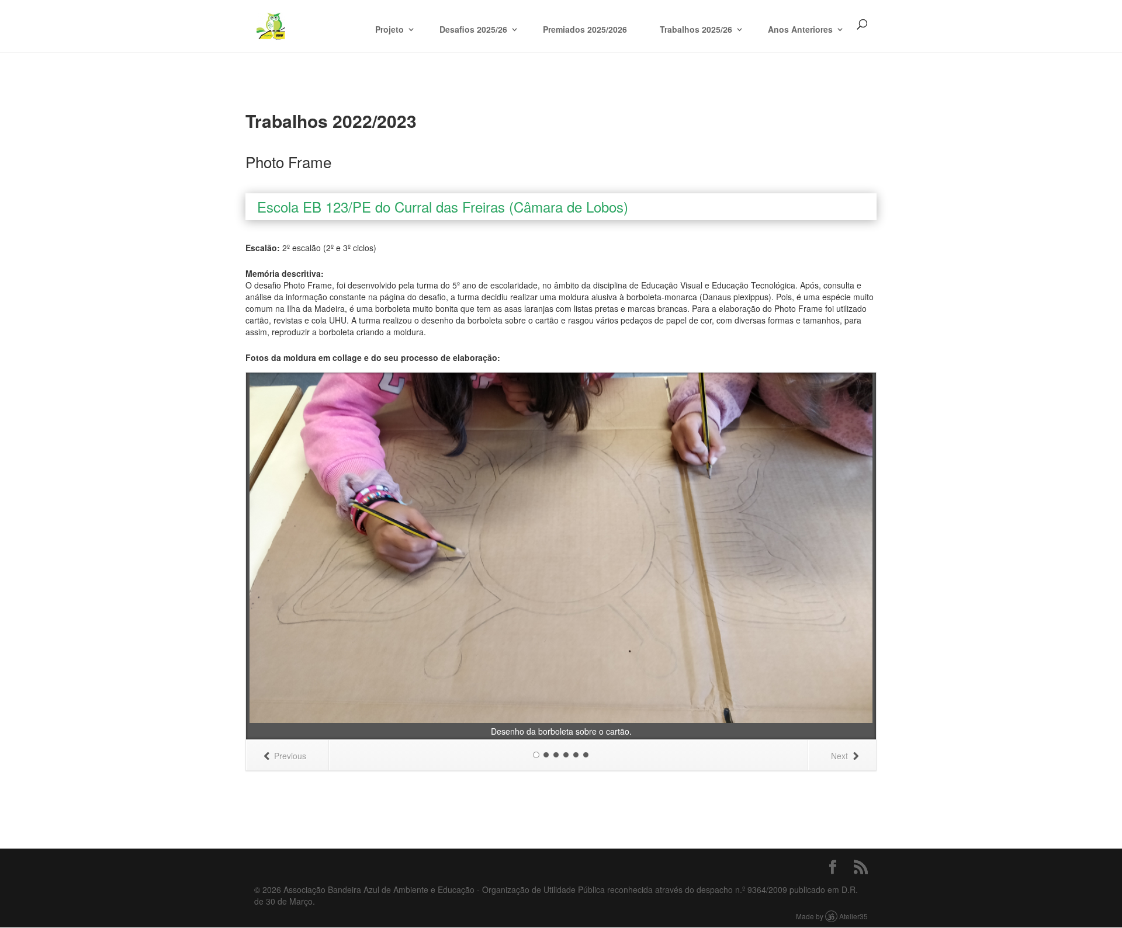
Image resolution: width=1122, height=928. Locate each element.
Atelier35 (853, 916)
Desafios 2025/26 (473, 29)
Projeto (389, 29)
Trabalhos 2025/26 (696, 29)
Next (839, 756)
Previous (290, 756)
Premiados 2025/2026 (585, 29)
